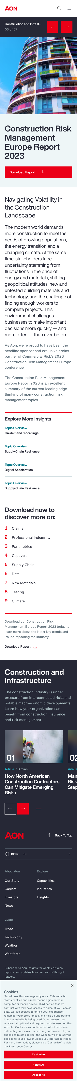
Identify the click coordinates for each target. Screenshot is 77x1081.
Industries (44, 888)
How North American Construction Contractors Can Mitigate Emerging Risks (32, 784)
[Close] (72, 985)
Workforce (12, 953)
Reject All (38, 1065)
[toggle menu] (70, 8)
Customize (38, 1054)
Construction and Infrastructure (27, 24)
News (9, 905)
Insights (43, 897)
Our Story (12, 880)
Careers (10, 888)
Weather (11, 945)
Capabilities (45, 880)
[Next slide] (22, 808)
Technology (13, 937)
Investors (11, 897)
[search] (59, 8)
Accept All (38, 1075)
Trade (9, 928)
